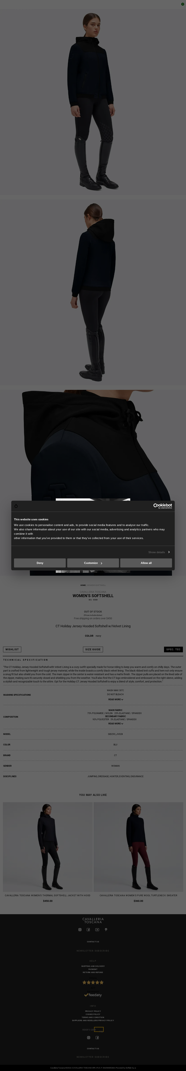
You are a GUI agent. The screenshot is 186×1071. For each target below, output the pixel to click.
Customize (91, 562)
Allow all (146, 562)
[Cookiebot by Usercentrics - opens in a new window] (156, 506)
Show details (156, 552)
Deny (40, 562)
